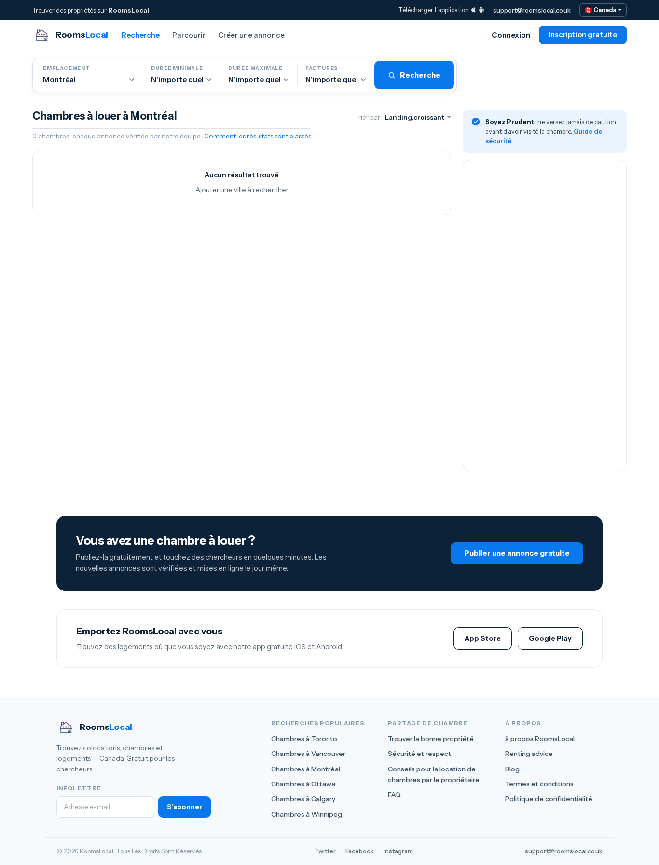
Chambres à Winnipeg (306, 814)
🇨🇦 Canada (601, 10)
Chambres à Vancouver (308, 753)
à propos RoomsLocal (540, 738)
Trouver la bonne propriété (431, 738)
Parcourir (189, 35)
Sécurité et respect (419, 753)
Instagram (398, 851)
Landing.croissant (415, 117)
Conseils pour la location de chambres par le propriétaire (434, 774)
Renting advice (529, 753)
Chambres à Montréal (305, 769)
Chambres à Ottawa (303, 784)
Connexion (511, 35)
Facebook (359, 851)
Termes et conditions (539, 784)
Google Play (550, 638)
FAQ (394, 794)
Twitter (325, 851)
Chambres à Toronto (304, 738)
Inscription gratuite (583, 34)
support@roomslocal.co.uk (532, 10)
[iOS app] (473, 10)
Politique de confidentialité (548, 799)
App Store (483, 638)
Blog (512, 769)
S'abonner (184, 806)
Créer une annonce (251, 35)
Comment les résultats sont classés (257, 136)
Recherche (141, 35)
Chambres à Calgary (303, 799)
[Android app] (481, 10)
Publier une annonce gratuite (517, 553)
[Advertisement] (545, 315)
